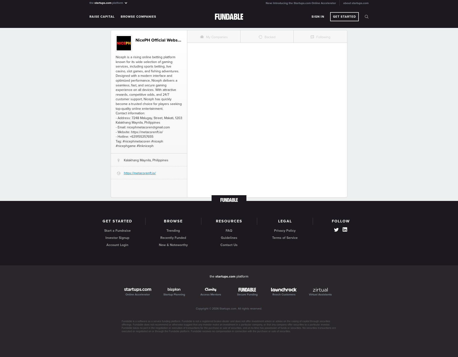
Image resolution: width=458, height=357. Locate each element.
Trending (173, 231)
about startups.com (356, 3)
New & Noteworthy (173, 245)
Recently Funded (173, 238)
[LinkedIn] (345, 229)
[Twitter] (336, 230)
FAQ (229, 231)
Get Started (344, 17)
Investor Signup (117, 238)
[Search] (367, 16)
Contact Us (229, 245)
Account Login (117, 245)
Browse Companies (138, 17)
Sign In (318, 17)
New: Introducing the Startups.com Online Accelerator (301, 3)
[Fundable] (229, 17)
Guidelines (229, 238)
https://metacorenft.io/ (140, 173)
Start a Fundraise (117, 231)
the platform (106, 2)
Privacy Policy (285, 231)
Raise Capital (102, 17)
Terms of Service (285, 238)
